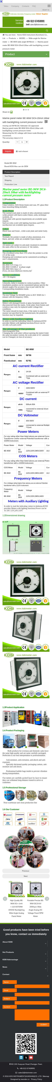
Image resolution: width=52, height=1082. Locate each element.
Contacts (25, 6)
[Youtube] (31, 1057)
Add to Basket (23, 151)
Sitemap (46, 1076)
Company (15, 6)
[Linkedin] (21, 1057)
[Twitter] (26, 1057)
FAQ (34, 6)
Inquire (8, 151)
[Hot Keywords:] (47, 31)
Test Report (9, 176)
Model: (7, 163)
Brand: (7, 166)
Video (6, 6)
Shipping (8, 180)
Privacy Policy (36, 1079)
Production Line (11, 184)
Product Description (12, 172)
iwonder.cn (25, 1079)
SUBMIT (43, 1025)
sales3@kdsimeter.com (38, 25)
